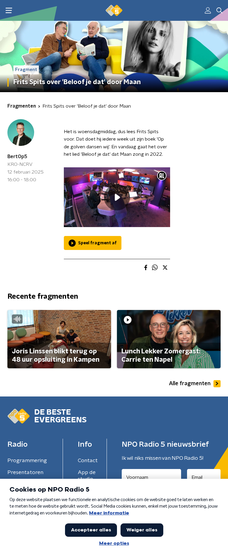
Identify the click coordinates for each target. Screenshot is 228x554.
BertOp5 (17, 156)
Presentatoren (25, 472)
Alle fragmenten (189, 383)
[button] (9, 10)
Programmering (27, 460)
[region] (117, 197)
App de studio (87, 476)
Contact (88, 460)
